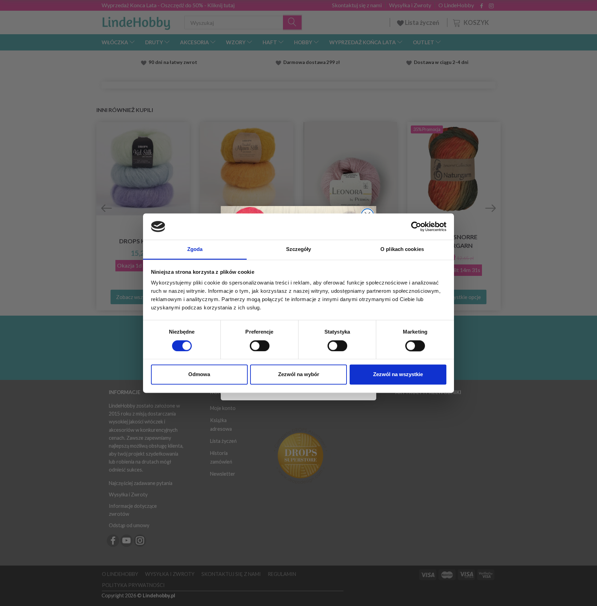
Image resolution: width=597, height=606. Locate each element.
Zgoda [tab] (195, 249)
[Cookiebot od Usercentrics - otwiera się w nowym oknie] (416, 226)
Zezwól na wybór (298, 374)
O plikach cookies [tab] (402, 249)
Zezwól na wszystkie (398, 374)
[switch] (259, 345)
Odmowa (199, 374)
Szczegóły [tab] (298, 249)
